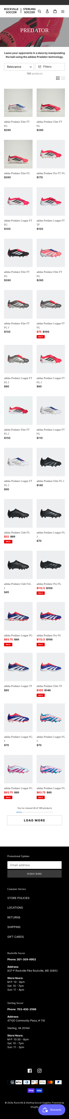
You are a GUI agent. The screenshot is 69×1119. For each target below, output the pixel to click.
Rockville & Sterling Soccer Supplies (32, 1102)
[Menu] (63, 11)
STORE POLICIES (18, 898)
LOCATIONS (15, 907)
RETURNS (13, 917)
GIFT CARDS (15, 937)
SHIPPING (13, 927)
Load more (34, 820)
